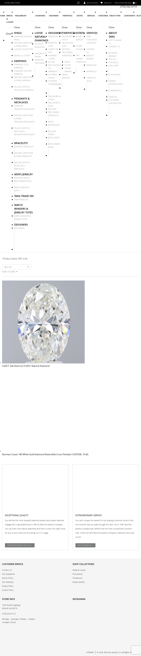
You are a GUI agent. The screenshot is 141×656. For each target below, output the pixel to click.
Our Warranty (7, 582)
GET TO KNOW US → (85, 545)
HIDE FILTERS (8, 272)
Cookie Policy (7, 590)
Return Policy (7, 578)
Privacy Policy (7, 586)
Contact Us (7, 570)
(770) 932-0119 (128, 6)
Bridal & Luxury (79, 570)
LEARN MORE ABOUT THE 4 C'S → (19, 545)
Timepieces (77, 578)
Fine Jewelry (78, 574)
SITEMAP (90, 652)
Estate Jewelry (79, 582)
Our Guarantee (8, 574)
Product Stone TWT (12, 258)
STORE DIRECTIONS (12, 3)
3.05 (25, 258)
